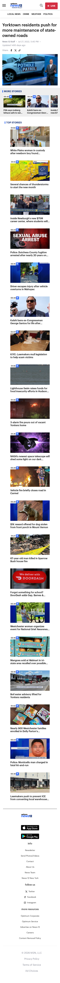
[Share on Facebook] (11, 50)
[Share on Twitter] (15, 50)
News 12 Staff (8, 42)
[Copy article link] (19, 50)
